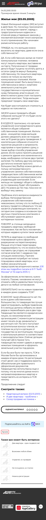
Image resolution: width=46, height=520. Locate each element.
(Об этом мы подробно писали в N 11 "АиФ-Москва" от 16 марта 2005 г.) (22, 269)
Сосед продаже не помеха (20, 399)
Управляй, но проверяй (21, 460)
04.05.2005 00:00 (8, 10)
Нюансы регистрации (20, 476)
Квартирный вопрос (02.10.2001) (23, 394)
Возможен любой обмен (22, 451)
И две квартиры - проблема (21, 396)
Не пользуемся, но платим (22, 468)
